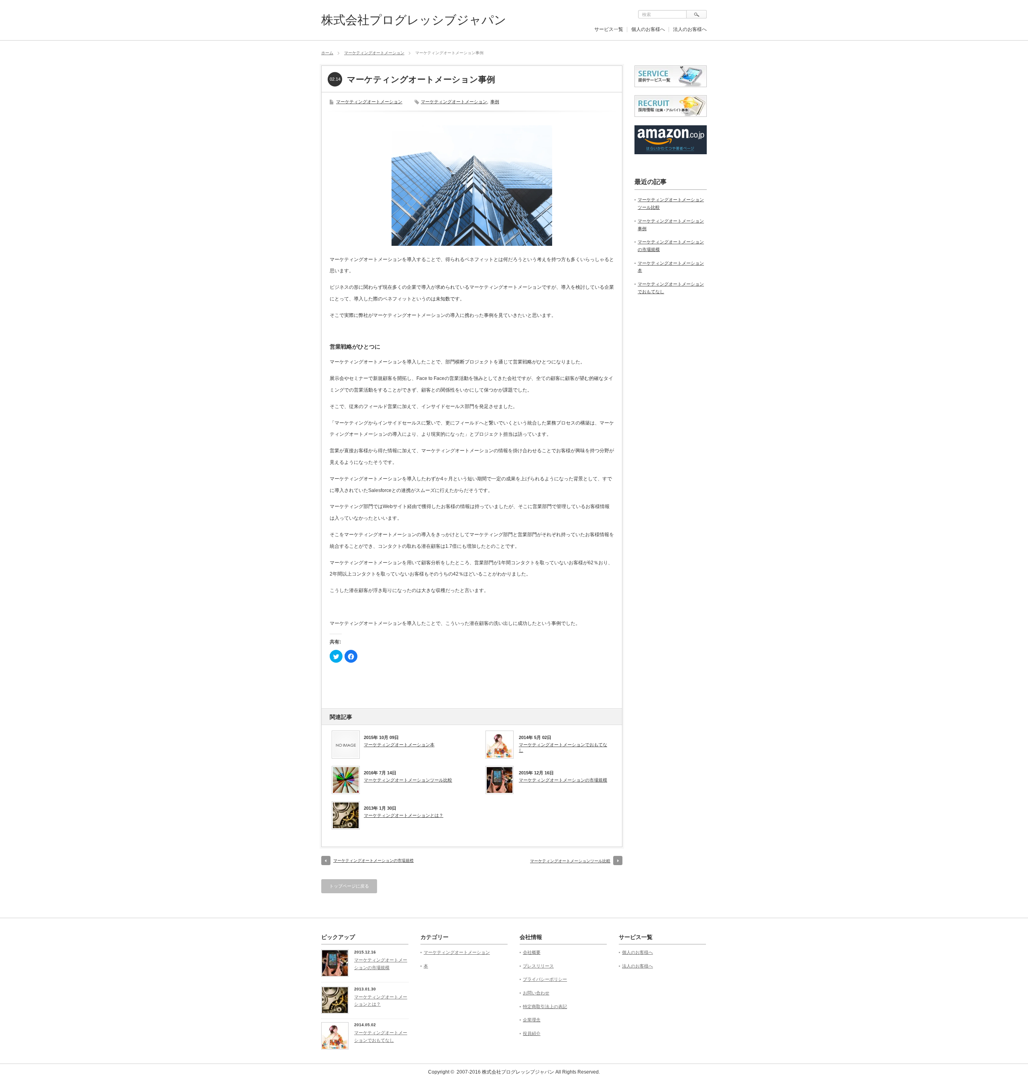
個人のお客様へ (648, 29)
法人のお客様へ (690, 29)
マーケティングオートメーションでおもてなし (563, 747)
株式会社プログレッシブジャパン (413, 20)
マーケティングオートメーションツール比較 (408, 780)
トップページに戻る (349, 886)
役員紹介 (532, 1033)
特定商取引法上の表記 (545, 1006)
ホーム (327, 53)
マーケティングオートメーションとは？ (403, 815)
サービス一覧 (608, 29)
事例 (494, 101)
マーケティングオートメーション (374, 53)
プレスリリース (538, 966)
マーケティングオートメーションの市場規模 (563, 780)
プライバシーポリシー (545, 979)
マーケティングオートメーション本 (399, 744)
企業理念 (532, 1019)
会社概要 (532, 952)
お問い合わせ (536, 992)
